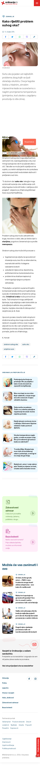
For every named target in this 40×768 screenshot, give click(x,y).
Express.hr (14, 728)
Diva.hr (28, 722)
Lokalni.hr (5, 725)
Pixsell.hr (5, 728)
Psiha (4, 683)
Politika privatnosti (9, 748)
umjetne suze (9, 349)
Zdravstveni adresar (10, 703)
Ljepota (5, 688)
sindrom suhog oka (11, 344)
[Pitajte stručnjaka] (38, 747)
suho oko (25, 344)
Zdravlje (5, 678)
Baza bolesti (7, 707)
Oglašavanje (6, 739)
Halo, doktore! (8, 698)
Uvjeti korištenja (8, 745)
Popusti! (28, 725)
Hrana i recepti (8, 693)
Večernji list (6, 722)
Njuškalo (14, 725)
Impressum (6, 742)
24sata (21, 725)
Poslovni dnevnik (18, 722)
